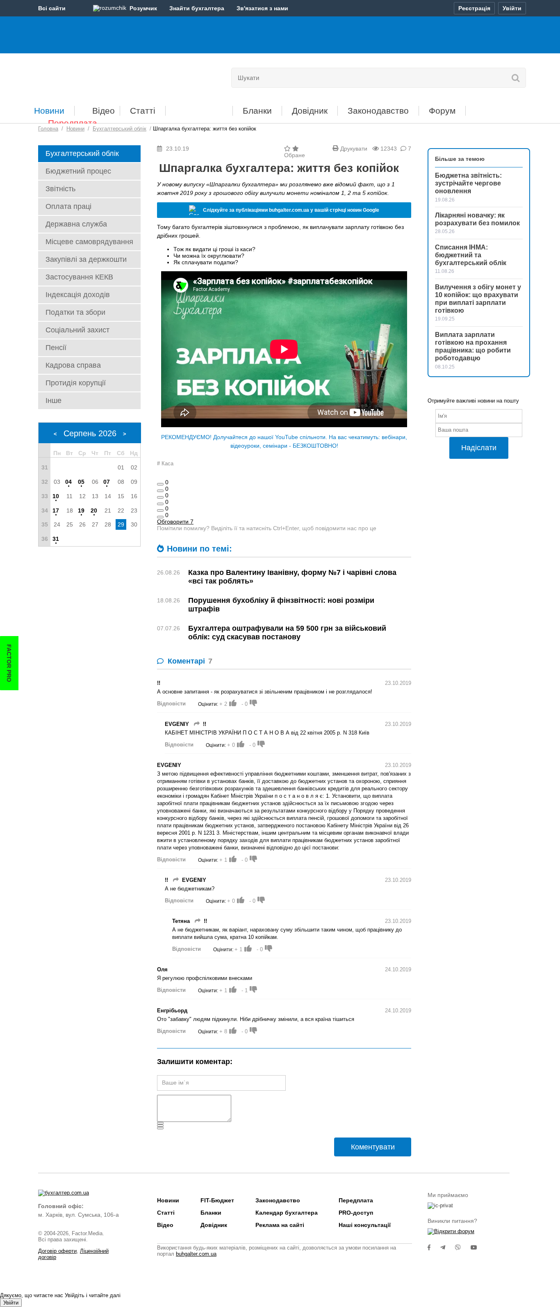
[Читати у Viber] (463, 1247)
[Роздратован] (160, 510)
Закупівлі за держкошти (86, 259)
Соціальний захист (77, 330)
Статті (142, 110)
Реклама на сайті (279, 1225)
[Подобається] (160, 484)
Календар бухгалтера (286, 1212)
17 (55, 510)
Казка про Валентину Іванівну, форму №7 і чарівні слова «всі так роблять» (292, 576)
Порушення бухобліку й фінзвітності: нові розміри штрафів (281, 604)
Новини (49, 110)
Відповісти (171, 703)
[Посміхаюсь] (160, 491)
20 (94, 510)
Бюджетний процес (78, 171)
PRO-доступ (356, 1212)
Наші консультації (365, 1225)
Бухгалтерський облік (82, 153)
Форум (442, 110)
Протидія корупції (76, 383)
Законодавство (378, 110)
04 (68, 481)
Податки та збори (75, 312)
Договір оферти (57, 1251)
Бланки (257, 110)
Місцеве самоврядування (89, 242)
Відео (103, 110)
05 (81, 481)
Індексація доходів (78, 295)
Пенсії (56, 347)
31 (55, 539)
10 (55, 496)
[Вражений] (160, 497)
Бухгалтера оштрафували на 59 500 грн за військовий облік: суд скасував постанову (287, 632)
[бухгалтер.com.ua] (94, 76)
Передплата (72, 123)
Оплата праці (68, 206)
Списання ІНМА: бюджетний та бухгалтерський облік (470, 255)
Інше (53, 400)
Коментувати (373, 1147)
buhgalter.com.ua (196, 1254)
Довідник (310, 110)
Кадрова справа (73, 365)
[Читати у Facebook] (434, 1247)
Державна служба (76, 224)
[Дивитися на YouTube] (478, 1247)
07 (106, 481)
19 (81, 510)
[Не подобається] (160, 517)
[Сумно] (160, 504)
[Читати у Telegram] (447, 1247)
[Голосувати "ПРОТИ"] (253, 703)
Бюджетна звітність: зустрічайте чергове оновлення (468, 183)
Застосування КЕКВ (79, 277)
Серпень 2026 (90, 433)
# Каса (165, 463)
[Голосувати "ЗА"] (233, 703)
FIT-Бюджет (199, 107)
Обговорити (175, 521)
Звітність (60, 189)
